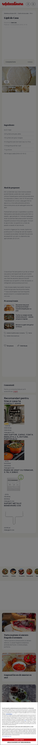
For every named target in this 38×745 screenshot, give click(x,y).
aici (25, 720)
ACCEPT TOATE (19, 740)
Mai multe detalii (9, 713)
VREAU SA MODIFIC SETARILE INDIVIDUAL (19, 742)
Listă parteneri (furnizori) (6, 736)
